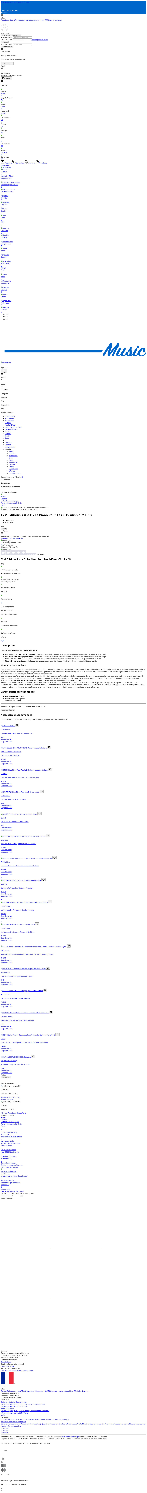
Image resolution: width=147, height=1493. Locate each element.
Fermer (12, 710)
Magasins (19, 2)
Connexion (5, 42)
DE (2, 146)
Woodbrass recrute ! (122, 1424)
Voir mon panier (8, 64)
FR (2, 93)
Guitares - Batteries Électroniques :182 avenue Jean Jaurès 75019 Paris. (14, 1403)
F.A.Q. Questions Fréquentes (33, 1391)
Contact (26, 2)
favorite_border (17, 725)
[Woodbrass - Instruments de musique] (73, 356)
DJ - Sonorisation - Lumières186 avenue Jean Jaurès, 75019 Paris (25, 1412)
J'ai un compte (6, 35)
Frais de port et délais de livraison (28, 1419)
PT (2, 133)
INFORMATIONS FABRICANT (34, 706)
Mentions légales (89, 1424)
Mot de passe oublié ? (40, 40)
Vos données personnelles (11, 1426)
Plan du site (100, 1424)
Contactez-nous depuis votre (17, 1370)
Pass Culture (109, 1424)
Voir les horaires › (7, 1099)
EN (4, 93)
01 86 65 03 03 (6, 1362)
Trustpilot (4, 1428)
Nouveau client (16, 35)
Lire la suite (5, 710)
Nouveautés (5, 165)
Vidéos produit (6, 1077)
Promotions (9, 420)
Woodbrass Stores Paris (10, 20)
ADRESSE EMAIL (7, 37)
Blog (2, 2)
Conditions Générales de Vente (76, 1391)
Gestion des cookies (137, 1424)
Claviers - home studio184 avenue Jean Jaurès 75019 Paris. (23, 1405)
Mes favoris (6, 78)
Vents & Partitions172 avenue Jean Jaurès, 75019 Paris (14, 1409)
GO (21, 1196)
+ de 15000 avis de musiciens (51, 20)
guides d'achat (10, 2)
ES (2, 126)
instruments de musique (70, 1437)
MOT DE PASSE (6, 40)
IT (1, 139)
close (2, 386)
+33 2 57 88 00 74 (7, 1366)
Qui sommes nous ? (8, 1419)
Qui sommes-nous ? (33, 20)
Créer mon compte (7, 46)
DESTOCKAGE (10, 416)
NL (4, 107)
